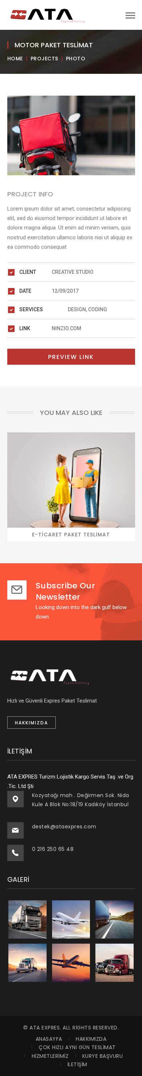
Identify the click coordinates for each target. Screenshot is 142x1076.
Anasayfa (49, 1039)
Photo (76, 58)
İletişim (77, 1064)
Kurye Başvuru (102, 1056)
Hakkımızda (91, 1039)
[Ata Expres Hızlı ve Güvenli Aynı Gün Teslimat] (47, 14)
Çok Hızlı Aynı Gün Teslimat (77, 1047)
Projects (44, 58)
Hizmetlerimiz (50, 1056)
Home (15, 58)
